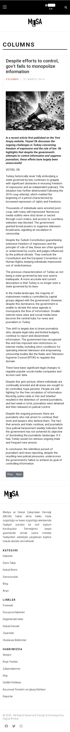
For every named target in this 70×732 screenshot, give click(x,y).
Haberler (8, 556)
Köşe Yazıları (10, 661)
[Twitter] (13, 726)
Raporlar (8, 696)
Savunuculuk (10, 576)
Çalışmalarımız (11, 668)
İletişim (7, 654)
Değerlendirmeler (13, 619)
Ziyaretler (8, 633)
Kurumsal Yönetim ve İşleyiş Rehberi (24, 689)
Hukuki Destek (11, 626)
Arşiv (6, 590)
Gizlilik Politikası (12, 682)
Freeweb (8, 605)
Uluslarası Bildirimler (15, 640)
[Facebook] (6, 726)
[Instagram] (21, 726)
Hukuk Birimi (10, 569)
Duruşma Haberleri (14, 612)
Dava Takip (9, 562)
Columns (12, 79)
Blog (5, 583)
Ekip (5, 675)
